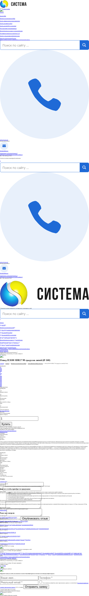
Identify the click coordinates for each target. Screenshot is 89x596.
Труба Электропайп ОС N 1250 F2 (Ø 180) (10, 536)
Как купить (8, 39)
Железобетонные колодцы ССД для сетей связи (11, 340)
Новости (19, 39)
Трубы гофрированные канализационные (10, 330)
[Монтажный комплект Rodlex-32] (44, 531)
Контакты (27, 39)
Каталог (2, 12)
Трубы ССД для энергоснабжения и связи (10, 345)
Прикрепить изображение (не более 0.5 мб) (10, 519)
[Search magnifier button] (84, 45)
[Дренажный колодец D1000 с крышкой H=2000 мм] (44, 542)
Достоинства (3, 500)
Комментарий (3, 515)
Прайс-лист (2, 39)
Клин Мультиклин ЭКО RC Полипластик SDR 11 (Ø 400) (14, 521)
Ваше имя (2, 484)
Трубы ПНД (3, 325)
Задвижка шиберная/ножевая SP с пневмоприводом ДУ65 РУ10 (15, 539)
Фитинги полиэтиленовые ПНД (7, 327)
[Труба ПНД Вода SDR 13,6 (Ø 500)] (44, 516)
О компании (14, 39)
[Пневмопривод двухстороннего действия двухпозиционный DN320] (44, 523)
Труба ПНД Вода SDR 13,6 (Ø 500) (8, 517)
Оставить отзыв (3, 481)
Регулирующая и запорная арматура (8, 337)
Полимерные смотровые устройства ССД (10, 342)
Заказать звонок (3, 432)
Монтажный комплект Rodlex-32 (8, 532)
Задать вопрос (3, 510)
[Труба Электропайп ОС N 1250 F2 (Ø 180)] (44, 534)
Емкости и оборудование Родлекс (8, 347)
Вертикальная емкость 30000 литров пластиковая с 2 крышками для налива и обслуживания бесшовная (24, 528)
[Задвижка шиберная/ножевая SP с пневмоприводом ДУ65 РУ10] (44, 538)
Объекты (23, 39)
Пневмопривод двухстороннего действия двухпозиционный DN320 (16, 524)
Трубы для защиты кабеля (6, 332)
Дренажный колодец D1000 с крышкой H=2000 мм (12, 543)
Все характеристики (4, 410)
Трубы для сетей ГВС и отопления (8, 335)
